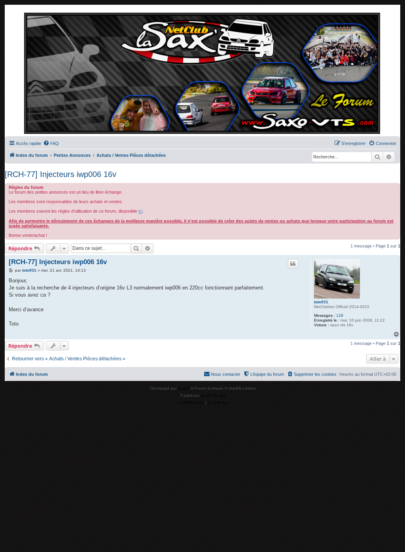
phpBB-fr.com (213, 395)
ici (140, 211)
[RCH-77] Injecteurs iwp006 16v (60, 174)
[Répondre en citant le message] (293, 263)
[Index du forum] (202, 72)
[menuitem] (51, 143)
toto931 (321, 302)
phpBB (184, 388)
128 (339, 315)
